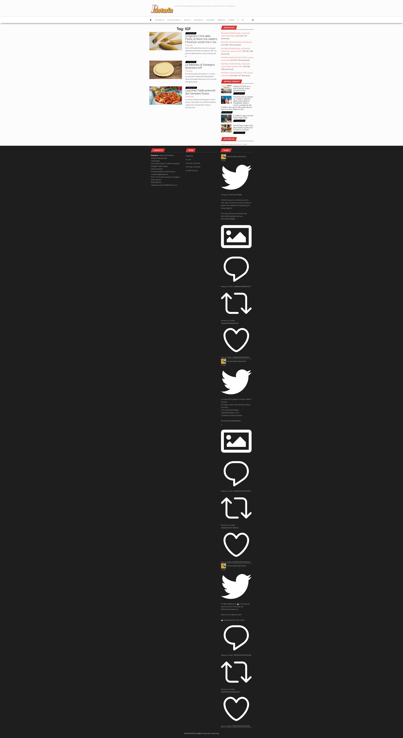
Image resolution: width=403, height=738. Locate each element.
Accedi (188, 159)
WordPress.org (191, 170)
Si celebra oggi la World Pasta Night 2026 (243, 116)
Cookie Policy (215, 733)
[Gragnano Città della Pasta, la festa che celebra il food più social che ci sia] (165, 41)
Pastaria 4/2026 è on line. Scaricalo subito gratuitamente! (242, 88)
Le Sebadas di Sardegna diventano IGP (200, 66)
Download (210, 20)
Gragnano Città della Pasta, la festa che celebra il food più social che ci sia (201, 39)
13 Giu (223, 365)
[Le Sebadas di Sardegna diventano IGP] (165, 70)
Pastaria (189, 45)
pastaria (229, 156)
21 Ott (223, 570)
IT (237, 20)
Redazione (190, 97)
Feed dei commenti (193, 167)
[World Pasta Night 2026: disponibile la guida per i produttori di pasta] (226, 128)
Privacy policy (206, 733)
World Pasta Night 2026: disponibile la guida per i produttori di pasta (243, 127)
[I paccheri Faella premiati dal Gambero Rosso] (165, 95)
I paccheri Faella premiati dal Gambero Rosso (200, 92)
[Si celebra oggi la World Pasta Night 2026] (226, 118)
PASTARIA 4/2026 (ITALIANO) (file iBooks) (236, 42)
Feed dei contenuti (193, 163)
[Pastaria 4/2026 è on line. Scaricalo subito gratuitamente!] (226, 89)
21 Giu (223, 160)
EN (243, 20)
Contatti (231, 20)
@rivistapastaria (239, 156)
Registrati (221, 20)
